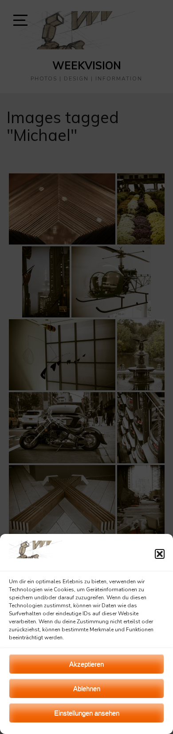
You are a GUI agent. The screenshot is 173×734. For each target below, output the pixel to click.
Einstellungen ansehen (86, 713)
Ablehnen (86, 688)
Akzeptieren (86, 664)
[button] (159, 553)
